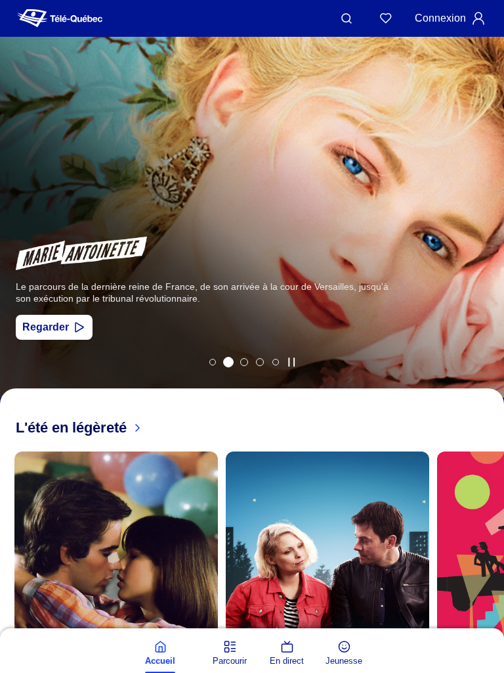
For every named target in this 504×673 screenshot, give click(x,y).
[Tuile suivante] (491, 625)
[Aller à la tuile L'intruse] (260, 362)
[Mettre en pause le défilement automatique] (291, 362)
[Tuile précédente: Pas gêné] (19, 234)
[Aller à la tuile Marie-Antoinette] (228, 362)
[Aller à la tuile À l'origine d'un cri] (244, 362)
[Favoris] (386, 18)
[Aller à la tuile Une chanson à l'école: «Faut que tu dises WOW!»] (275, 362)
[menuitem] (160, 653)
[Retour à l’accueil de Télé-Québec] (59, 18)
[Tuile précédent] (13, 625)
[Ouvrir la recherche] (346, 18)
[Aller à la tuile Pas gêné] (212, 362)
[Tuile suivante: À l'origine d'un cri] (484, 234)
